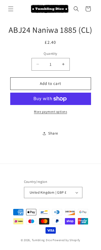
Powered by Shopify (66, 240)
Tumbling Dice (42, 240)
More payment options (50, 112)
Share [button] (53, 133)
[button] (11, 9)
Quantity (50, 53)
